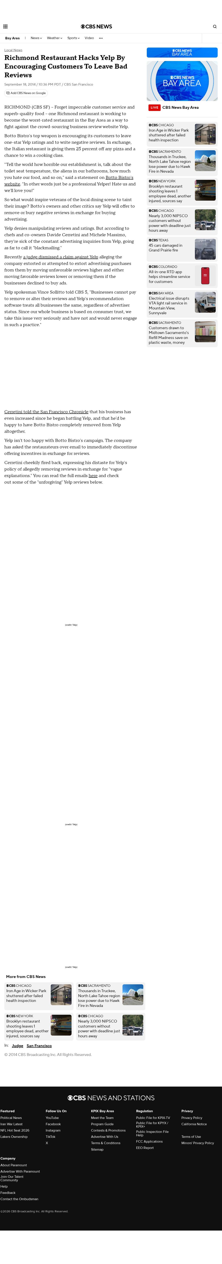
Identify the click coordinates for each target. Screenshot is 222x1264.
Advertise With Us (104, 1136)
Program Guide (102, 1124)
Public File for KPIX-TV (153, 1118)
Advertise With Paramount (20, 1171)
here (93, 476)
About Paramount (13, 1165)
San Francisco (39, 1045)
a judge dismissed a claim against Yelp (60, 257)
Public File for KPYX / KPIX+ (152, 1124)
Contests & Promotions (108, 1130)
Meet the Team (102, 1118)
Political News (11, 1118)
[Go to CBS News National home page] (96, 26)
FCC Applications (149, 1141)
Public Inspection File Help (152, 1133)
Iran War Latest (11, 1124)
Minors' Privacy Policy (197, 1143)
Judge (17, 1045)
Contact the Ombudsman (19, 1199)
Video (89, 38)
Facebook (53, 1124)
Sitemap (97, 1149)
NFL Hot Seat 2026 (14, 1130)
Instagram (53, 1130)
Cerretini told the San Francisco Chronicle (46, 412)
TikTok (50, 1136)
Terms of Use (191, 1136)
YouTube (52, 1118)
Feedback (7, 1193)
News (35, 38)
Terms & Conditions (105, 1143)
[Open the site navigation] (34, 26)
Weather (53, 38)
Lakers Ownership (14, 1136)
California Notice (194, 1124)
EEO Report (145, 1148)
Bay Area (12, 38)
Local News (13, 50)
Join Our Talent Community (11, 1178)
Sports (72, 38)
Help (4, 1186)
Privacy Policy (191, 1118)
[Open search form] (215, 26)
